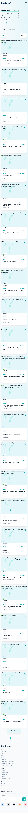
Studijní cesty (12, 29)
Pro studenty (4, 774)
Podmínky (3, 759)
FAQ (2, 753)
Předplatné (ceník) (5, 778)
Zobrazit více (14, 730)
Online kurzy (4, 784)
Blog (2, 755)
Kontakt (3, 757)
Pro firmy (3, 770)
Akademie (3, 788)
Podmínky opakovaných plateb (8, 761)
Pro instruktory (4, 772)
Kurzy (4, 29)
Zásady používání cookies (7, 765)
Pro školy (3, 776)
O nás (2, 749)
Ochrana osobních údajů (7, 763)
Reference (3, 751)
